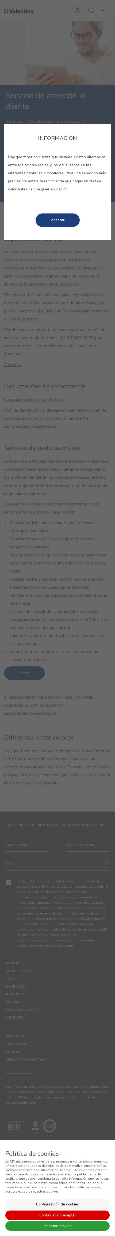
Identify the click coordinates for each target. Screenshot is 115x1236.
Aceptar (57, 220)
